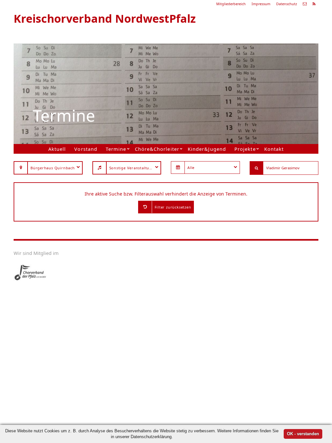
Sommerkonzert (236, 78)
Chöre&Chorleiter (157, 149)
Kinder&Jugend (207, 149)
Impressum (261, 4)
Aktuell (57, 149)
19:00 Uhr (231, 86)
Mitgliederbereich (231, 4)
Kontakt (274, 149)
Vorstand (85, 149)
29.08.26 (245, 63)
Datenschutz (286, 4)
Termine (116, 149)
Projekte (244, 149)
